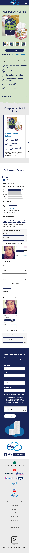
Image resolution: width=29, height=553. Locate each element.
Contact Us (14, 513)
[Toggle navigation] (26, 3)
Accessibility (14, 524)
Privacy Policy (14, 402)
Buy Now (14, 50)
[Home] (14, 2)
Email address (7, 388)
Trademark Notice (14, 527)
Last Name (7, 373)
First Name (7, 366)
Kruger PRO (14, 505)
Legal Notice (14, 520)
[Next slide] (27, 44)
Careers (14, 509)
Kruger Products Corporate (14, 502)
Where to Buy (19, 454)
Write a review (20, 54)
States (5, 380)
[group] (5, 44)
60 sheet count (6, 97)
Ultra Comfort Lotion (11, 135)
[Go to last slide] (1, 44)
